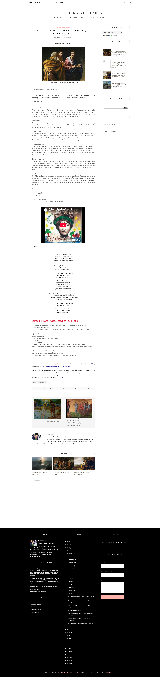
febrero (71, 590)
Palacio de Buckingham (48, 366)
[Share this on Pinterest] (63, 388)
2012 (68, 654)
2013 (68, 651)
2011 (68, 657)
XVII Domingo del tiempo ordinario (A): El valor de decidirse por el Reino (118, 75)
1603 (92, 364)
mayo (70, 581)
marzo (70, 587)
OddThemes (110, 672)
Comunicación (58, 2)
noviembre (72, 562)
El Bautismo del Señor (74, 610)
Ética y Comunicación (110, 131)
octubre (71, 566)
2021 (68, 557)
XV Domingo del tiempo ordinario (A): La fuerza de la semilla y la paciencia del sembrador (118, 85)
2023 (68, 551)
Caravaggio (79, 364)
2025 (68, 545)
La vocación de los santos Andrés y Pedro (46, 364)
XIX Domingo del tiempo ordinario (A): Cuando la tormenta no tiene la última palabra (119, 65)
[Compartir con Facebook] (38, 388)
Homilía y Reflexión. (70, 672)
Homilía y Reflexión (80, 13)
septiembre (72, 569)
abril (70, 584)
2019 (68, 633)
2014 (68, 648)
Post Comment (67, 37)
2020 (68, 629)
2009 (68, 663)
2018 (68, 636)
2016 (68, 642)
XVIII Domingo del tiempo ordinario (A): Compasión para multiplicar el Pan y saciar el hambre (118, 53)
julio (70, 575)
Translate (115, 35)
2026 (68, 541)
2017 (68, 639)
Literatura (47, 2)
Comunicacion (35, 612)
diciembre (72, 559)
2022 (68, 554)
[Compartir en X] (50, 388)
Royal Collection (65, 366)
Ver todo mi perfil (35, 556)
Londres (57, 366)
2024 (68, 548)
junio (70, 578)
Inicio (103, 542)
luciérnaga (43, 541)
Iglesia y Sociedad (36, 609)
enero (70, 593)
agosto (71, 572)
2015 (68, 645)
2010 (68, 660)
